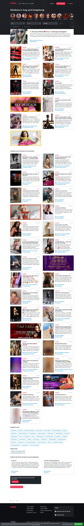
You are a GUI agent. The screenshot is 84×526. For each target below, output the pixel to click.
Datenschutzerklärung (36, 524)
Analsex (65, 430)
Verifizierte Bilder (16, 26)
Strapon (49, 442)
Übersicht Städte (43, 508)
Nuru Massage (33, 433)
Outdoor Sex (13, 442)
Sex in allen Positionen (30, 442)
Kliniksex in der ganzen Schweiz (18, 451)
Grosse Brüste (22, 439)
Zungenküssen (25, 445)
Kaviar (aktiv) (36, 439)
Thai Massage (14, 436)
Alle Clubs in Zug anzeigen (16, 486)
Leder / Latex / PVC (42, 433)
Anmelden (71, 3)
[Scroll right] (72, 16)
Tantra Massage (59, 433)
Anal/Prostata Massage (29, 430)
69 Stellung (13, 430)
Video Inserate (26, 26)
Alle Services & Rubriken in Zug (18, 452)
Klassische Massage (23, 433)
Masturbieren (44, 439)
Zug (13, 500)
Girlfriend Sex (14, 439)
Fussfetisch (57, 436)
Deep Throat (13, 433)
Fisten (33, 436)
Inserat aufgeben (60, 3)
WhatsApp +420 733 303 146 (63, 511)
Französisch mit (40, 436)
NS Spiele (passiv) (62, 439)
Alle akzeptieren (78, 524)
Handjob (29, 439)
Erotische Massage (57, 430)
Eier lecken (67, 433)
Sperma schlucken (41, 442)
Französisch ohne (49, 436)
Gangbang (65, 436)
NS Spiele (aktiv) (52, 439)
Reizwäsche (21, 442)
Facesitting (27, 436)
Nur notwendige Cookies (68, 524)
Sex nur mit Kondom (35, 445)
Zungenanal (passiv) (15, 445)
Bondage (20, 430)
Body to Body (39, 430)
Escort (20, 436)
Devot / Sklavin (47, 430)
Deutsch (52, 3)
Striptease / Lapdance (58, 442)
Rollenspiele (50, 433)
